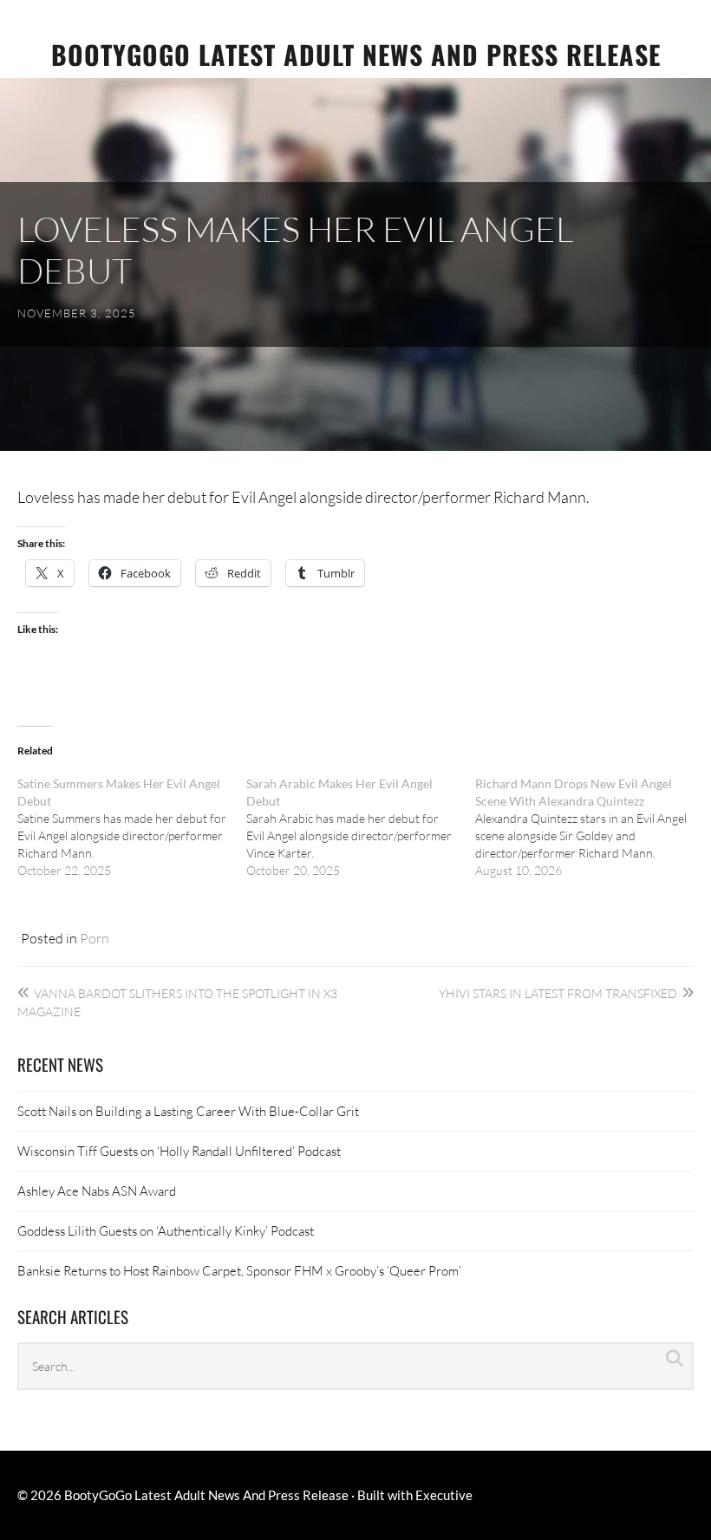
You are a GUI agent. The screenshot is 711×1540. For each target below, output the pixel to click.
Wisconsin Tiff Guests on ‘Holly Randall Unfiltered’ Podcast (179, 1150)
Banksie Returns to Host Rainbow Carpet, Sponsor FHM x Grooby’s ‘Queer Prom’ (239, 1270)
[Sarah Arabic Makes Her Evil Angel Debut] (360, 827)
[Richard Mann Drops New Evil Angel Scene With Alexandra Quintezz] (589, 827)
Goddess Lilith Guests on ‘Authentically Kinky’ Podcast (165, 1230)
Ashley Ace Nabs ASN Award (96, 1190)
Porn (94, 938)
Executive (444, 1495)
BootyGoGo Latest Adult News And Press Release (356, 54)
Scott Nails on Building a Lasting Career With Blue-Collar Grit (188, 1111)
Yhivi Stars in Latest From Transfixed (558, 993)
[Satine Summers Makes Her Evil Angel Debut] (131, 827)
